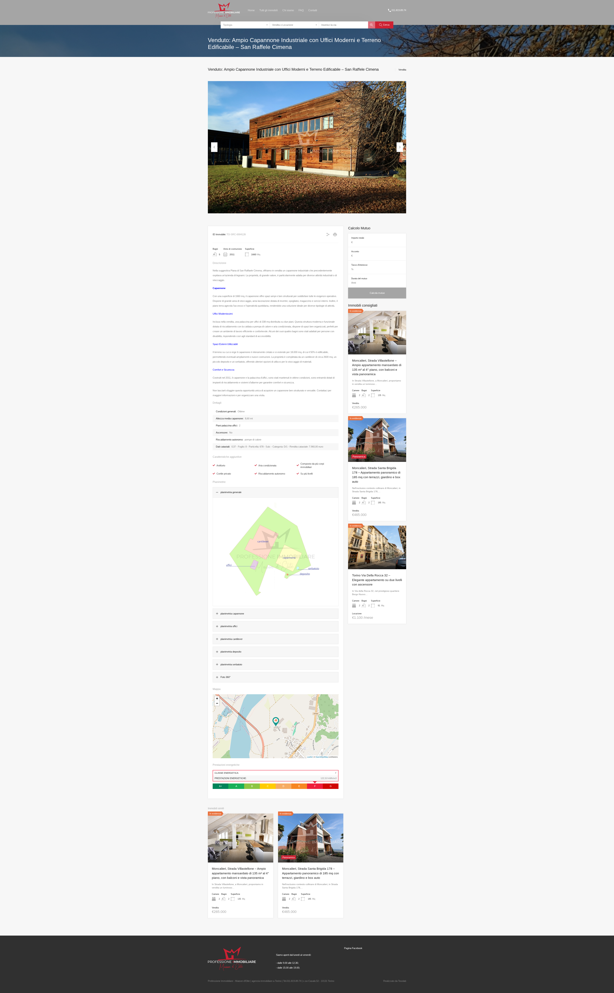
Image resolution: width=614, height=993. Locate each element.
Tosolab (402, 981)
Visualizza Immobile (377, 345)
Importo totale (357, 238)
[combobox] (245, 24)
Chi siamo (288, 10)
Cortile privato (223, 473)
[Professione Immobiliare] (224, 17)
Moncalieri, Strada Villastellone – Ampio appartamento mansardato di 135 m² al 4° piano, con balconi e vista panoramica (240, 873)
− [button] (217, 703)
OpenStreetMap (322, 757)
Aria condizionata (267, 465)
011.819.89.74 (399, 10)
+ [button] (217, 698)
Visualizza (241, 852)
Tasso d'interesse (359, 265)
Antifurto (220, 465)
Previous (214, 147)
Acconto (355, 251)
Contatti (312, 10)
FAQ (301, 10)
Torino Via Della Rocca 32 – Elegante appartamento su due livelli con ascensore (377, 580)
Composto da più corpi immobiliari (312, 465)
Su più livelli (306, 473)
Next (400, 147)
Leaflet (309, 757)
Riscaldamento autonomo (271, 473)
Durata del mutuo (359, 278)
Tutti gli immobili (268, 10)
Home (251, 10)
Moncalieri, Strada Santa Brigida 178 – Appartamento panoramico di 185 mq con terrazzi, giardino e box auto (310, 873)
